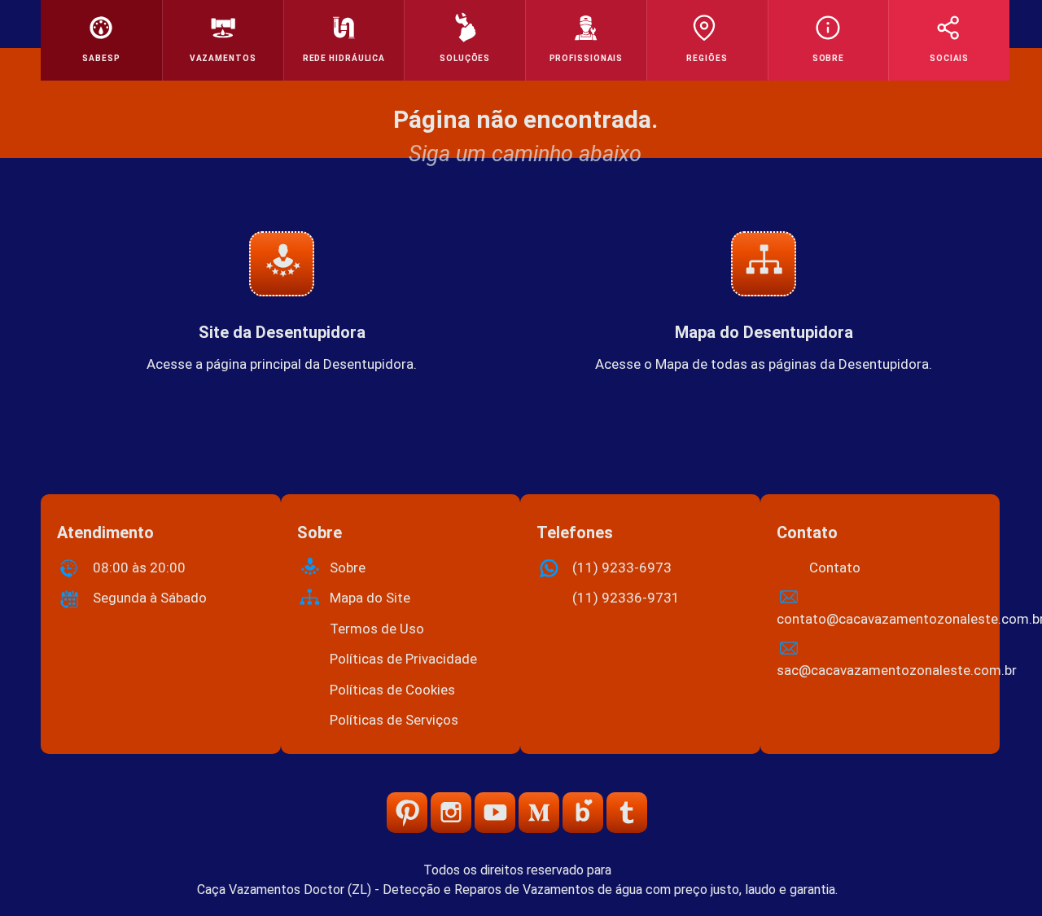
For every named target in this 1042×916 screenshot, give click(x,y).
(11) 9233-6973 (622, 567)
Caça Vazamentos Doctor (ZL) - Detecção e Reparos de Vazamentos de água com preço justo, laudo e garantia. (517, 889)
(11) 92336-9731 (626, 597)
